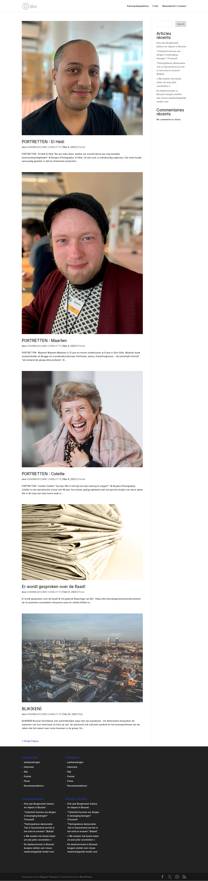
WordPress (86, 877)
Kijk (81, 714)
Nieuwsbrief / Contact (174, 6)
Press (82, 592)
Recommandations (34, 785)
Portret (81, 147)
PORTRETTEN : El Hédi (43, 141)
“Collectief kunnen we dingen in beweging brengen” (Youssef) (168, 55)
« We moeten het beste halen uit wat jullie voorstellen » (169, 82)
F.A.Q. (155, 6)
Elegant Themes (49, 877)
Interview (29, 767)
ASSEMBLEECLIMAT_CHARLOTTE (44, 147)
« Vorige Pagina (30, 741)
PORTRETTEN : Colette (43, 473)
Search (181, 24)
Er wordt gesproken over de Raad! (53, 586)
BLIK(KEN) (32, 708)
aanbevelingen (32, 762)
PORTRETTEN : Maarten (44, 340)
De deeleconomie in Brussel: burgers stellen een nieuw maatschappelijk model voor (39, 848)
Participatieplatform (138, 6)
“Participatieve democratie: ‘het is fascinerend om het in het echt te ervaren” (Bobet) (39, 828)
